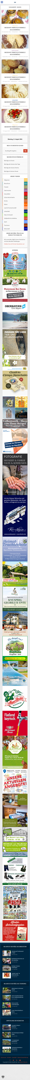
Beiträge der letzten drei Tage (12, 164)
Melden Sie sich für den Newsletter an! (14, 244)
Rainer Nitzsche (23, 1062)
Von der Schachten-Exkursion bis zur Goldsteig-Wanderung (17, 996)
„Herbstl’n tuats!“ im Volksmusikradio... (16, 974)
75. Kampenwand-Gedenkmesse (15, 1040)
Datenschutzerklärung (22, 1057)
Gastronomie (15, 50)
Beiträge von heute (9, 160)
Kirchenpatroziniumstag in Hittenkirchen (17, 1048)
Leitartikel (15, 100)
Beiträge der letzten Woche (11, 167)
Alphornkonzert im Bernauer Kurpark (17, 989)
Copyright (14, 1057)
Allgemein (15, 25)
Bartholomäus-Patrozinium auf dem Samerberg (18, 959)
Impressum (3, 1057)
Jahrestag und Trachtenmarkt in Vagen (18, 952)
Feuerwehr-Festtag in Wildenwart (16, 1026)
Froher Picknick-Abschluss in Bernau (17, 1011)
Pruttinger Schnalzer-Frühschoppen (16, 966)
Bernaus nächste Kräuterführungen (15, 1003)
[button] (3, 1077)
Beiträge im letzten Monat (11, 171)
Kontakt (9, 1057)
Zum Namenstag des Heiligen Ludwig (17, 1033)
